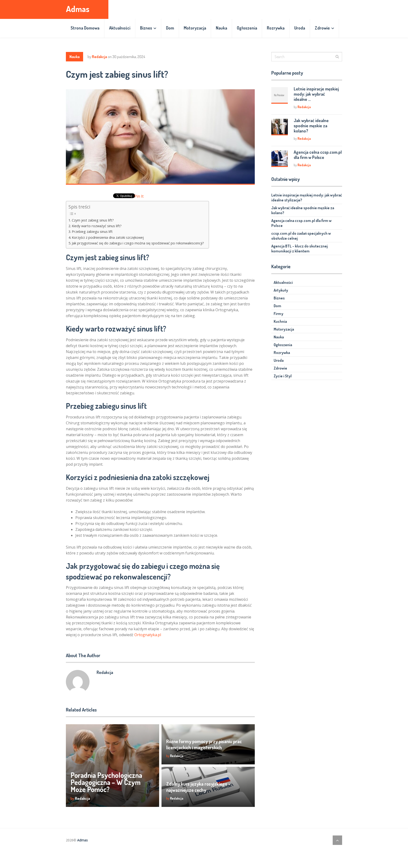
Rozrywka (276, 27)
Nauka (221, 27)
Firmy (278, 313)
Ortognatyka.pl (147, 634)
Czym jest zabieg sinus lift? (93, 220)
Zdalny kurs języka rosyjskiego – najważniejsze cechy (198, 787)
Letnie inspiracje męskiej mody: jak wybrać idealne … (316, 94)
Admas (77, 9)
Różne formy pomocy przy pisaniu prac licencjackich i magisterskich (204, 744)
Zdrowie (322, 27)
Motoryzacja (195, 27)
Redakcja (99, 56)
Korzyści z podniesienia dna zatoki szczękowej (108, 237)
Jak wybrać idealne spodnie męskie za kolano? (311, 125)
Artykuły (281, 290)
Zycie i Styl (283, 376)
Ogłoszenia (247, 27)
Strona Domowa (85, 27)
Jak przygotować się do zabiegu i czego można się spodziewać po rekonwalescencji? (138, 243)
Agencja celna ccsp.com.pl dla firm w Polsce (318, 154)
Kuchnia (280, 321)
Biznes (146, 27)
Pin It (139, 196)
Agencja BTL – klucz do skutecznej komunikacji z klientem (299, 248)
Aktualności (119, 27)
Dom (170, 27)
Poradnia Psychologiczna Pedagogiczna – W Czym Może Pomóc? (106, 782)
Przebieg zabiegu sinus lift (92, 231)
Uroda (299, 27)
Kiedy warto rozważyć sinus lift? (97, 226)
